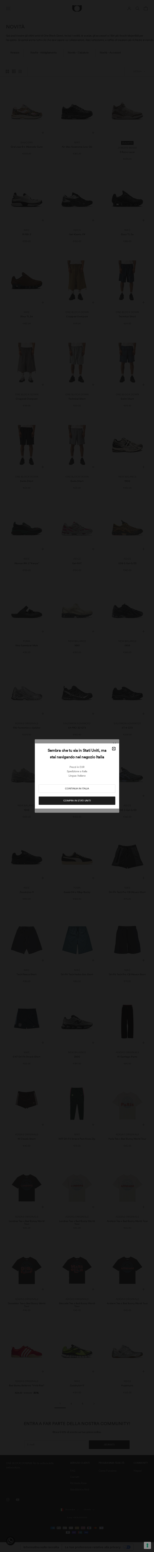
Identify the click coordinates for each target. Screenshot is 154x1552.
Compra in (77, 800)
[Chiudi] (113, 748)
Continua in (77, 788)
